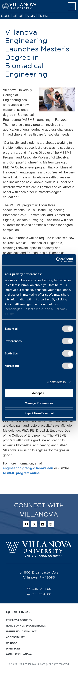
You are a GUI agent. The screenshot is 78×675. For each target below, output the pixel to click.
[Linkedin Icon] (43, 524)
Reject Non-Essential (39, 413)
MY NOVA (11, 642)
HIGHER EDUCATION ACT (21, 631)
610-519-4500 (41, 594)
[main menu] (72, 6)
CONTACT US (41, 588)
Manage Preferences (39, 403)
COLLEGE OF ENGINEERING (24, 16)
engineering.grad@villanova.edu (28, 468)
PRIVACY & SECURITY (19, 620)
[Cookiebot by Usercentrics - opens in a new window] (56, 260)
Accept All (39, 393)
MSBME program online (21, 473)
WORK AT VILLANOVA (19, 654)
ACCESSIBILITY (15, 637)
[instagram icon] (51, 524)
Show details (56, 382)
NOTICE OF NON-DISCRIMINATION (26, 625)
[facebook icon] (26, 524)
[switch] (67, 341)
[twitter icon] (34, 524)
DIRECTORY (13, 648)
